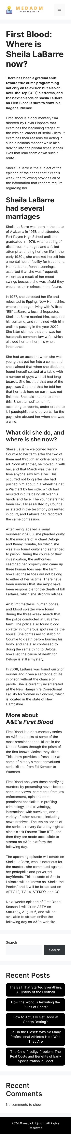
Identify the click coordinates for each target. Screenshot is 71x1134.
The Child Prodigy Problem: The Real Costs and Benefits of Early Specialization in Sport (35, 1056)
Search (11, 942)
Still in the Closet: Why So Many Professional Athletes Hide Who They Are (35, 1036)
